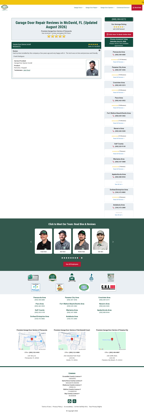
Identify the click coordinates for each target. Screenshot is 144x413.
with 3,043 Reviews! (119, 29)
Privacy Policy (57, 407)
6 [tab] (73, 258)
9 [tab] (79, 258)
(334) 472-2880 (120, 207)
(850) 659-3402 (120, 116)
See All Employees (72, 264)
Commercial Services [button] (123, 7)
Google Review (69, 401)
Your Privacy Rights (95, 407)
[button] (118, 60)
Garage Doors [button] (78, 7)
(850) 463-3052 (120, 100)
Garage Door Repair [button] (91, 7)
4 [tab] (69, 258)
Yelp (74, 401)
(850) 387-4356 (120, 70)
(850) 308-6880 (120, 55)
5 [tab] (71, 258)
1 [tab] (62, 258)
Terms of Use (46, 407)
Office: (31, 352)
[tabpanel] (48, 241)
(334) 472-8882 (120, 192)
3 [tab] (66, 258)
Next (113, 242)
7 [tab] (75, 258)
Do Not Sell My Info (80, 407)
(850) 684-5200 (120, 131)
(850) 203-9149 (120, 146)
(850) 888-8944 (120, 177)
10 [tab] (82, 258)
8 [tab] (77, 258)
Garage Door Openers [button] (107, 7)
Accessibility (68, 407)
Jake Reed (26, 70)
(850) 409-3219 (120, 85)
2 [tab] (64, 258)
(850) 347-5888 (120, 162)
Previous (31, 242)
